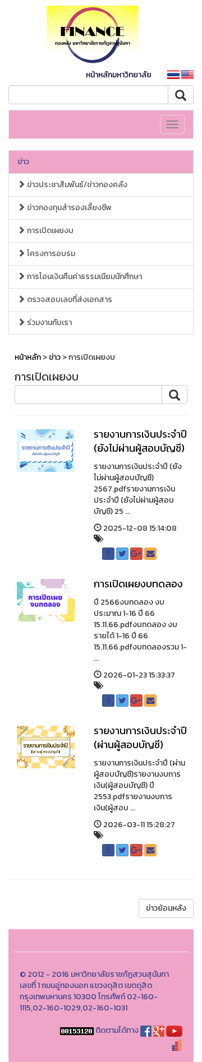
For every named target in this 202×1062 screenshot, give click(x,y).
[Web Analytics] (77, 1030)
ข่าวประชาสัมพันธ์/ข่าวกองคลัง (76, 185)
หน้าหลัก (28, 357)
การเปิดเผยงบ (49, 230)
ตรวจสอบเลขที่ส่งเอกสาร (68, 299)
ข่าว (23, 162)
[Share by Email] (150, 554)
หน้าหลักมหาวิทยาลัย (119, 75)
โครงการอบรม (50, 253)
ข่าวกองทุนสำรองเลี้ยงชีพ (68, 208)
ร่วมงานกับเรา (48, 322)
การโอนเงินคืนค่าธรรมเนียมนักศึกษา (83, 276)
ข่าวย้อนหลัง (166, 908)
